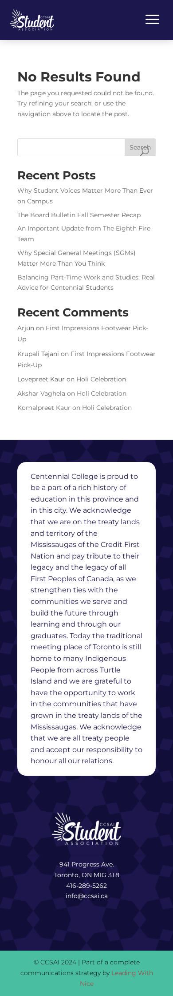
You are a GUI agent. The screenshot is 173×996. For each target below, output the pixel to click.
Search (140, 147)
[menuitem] (32, 20)
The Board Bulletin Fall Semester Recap (79, 215)
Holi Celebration (101, 379)
